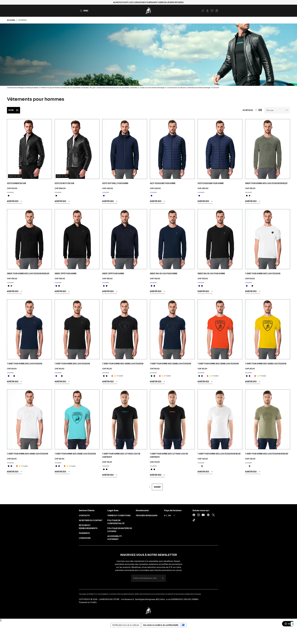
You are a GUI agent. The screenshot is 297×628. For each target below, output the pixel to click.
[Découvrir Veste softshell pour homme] (124, 149)
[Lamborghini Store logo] (148, 10)
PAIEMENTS (84, 533)
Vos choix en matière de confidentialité (160, 625)
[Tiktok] (194, 520)
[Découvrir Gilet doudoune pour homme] (172, 149)
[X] (213, 515)
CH (169, 515)
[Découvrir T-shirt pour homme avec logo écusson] (267, 239)
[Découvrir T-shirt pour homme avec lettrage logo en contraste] (124, 419)
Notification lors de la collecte (125, 625)
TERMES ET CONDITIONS (119, 515)
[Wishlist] (212, 10)
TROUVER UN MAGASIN (146, 515)
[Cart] (216, 10)
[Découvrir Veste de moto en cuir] (77, 149)
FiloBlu (93, 602)
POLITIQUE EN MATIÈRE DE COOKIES (119, 529)
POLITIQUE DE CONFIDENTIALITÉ (115, 521)
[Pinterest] (208, 515)
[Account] (207, 10)
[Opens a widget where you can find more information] (288, 624)
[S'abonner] (162, 578)
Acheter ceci (12, 201)
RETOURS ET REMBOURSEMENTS (88, 526)
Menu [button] (86, 10)
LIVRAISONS (85, 538)
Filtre (11, 110)
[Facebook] (193, 515)
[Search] (202, 10)
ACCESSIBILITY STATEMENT (114, 537)
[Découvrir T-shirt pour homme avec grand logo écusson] (124, 329)
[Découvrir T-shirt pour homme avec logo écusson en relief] (220, 419)
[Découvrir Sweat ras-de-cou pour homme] (172, 239)
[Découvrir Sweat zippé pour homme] (77, 239)
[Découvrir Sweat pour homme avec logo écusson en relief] (267, 149)
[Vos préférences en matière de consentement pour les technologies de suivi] (293, 624)
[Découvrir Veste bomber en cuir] (29, 149)
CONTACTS (84, 515)
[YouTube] (203, 515)
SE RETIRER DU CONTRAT (90, 520)
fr (165, 515)
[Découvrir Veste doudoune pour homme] (220, 149)
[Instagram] (198, 515)
